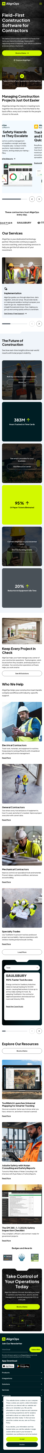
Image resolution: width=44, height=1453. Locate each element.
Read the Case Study (14, 1006)
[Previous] (32, 199)
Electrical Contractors (14, 745)
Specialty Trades (11, 931)
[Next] (39, 199)
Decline (22, 1444)
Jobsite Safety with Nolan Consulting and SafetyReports (18, 1166)
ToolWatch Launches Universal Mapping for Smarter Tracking (18, 1104)
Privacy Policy (25, 1355)
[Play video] (22, 76)
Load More (22, 952)
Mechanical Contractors (15, 869)
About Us (22, 382)
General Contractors (13, 807)
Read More (6, 758)
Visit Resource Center (22, 467)
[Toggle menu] (40, 3)
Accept (22, 1439)
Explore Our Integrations (22, 550)
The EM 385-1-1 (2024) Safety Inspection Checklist (18, 1229)
